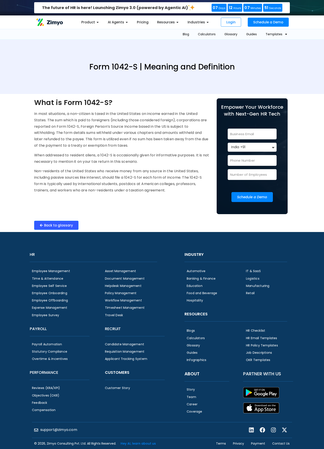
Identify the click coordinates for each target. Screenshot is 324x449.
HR (32, 254)
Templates (274, 34)
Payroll (38, 328)
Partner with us (262, 374)
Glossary (230, 34)
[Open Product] (97, 22)
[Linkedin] (251, 430)
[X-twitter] (284, 430)
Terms (221, 443)
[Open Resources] (177, 22)
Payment (258, 443)
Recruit (113, 328)
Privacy (238, 443)
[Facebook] (262, 430)
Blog (186, 34)
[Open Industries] (207, 22)
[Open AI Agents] (126, 22)
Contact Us (281, 443)
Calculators (207, 34)
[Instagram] (273, 430)
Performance (44, 372)
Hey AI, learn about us (138, 443)
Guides (251, 34)
